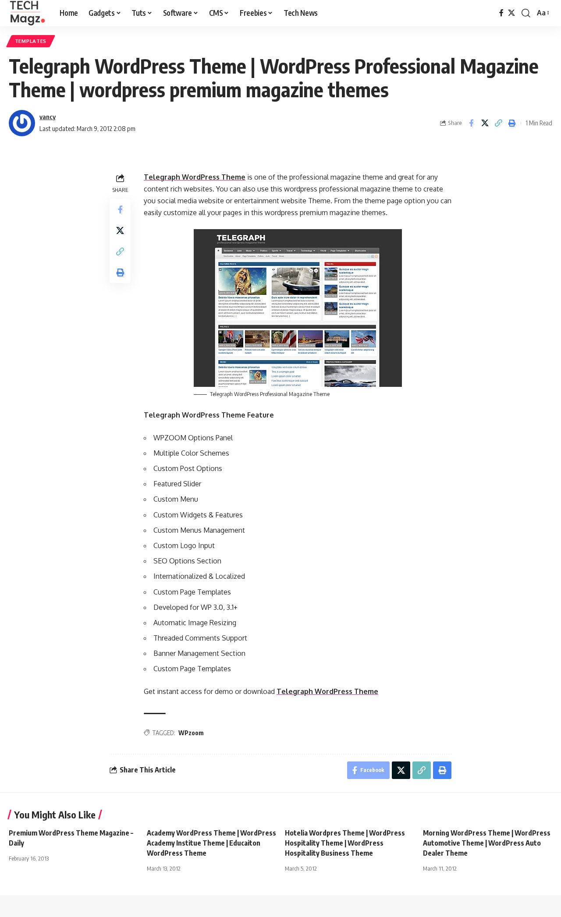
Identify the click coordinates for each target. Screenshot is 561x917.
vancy (47, 116)
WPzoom (191, 732)
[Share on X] (485, 123)
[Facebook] (501, 13)
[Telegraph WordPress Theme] (298, 308)
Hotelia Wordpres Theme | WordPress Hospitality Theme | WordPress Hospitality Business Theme (345, 842)
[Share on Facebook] (471, 123)
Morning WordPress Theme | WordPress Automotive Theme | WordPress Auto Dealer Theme (486, 842)
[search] (526, 13)
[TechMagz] (27, 13)
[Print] (512, 123)
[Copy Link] (498, 123)
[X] (511, 13)
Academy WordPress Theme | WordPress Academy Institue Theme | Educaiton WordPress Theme (211, 842)
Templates (30, 41)
